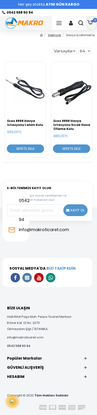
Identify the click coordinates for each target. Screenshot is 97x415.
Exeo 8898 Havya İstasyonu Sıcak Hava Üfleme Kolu (71, 125)
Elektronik (54, 35)
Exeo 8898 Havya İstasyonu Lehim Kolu (25, 123)
